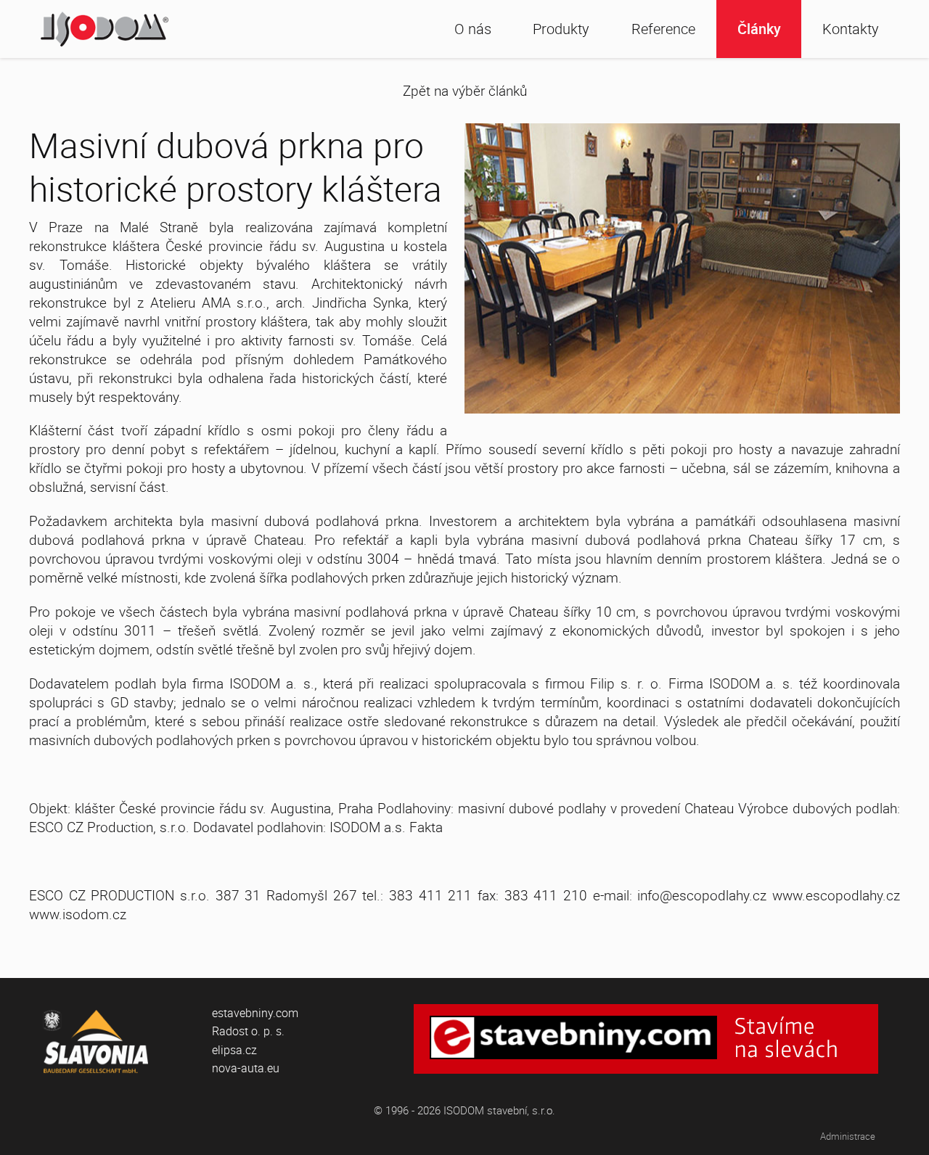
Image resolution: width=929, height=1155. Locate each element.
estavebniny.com (255, 1013)
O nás (472, 28)
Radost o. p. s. (248, 1031)
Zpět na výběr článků (465, 90)
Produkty (561, 28)
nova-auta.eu (245, 1068)
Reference (663, 28)
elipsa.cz (234, 1050)
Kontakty (850, 28)
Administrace (847, 1136)
